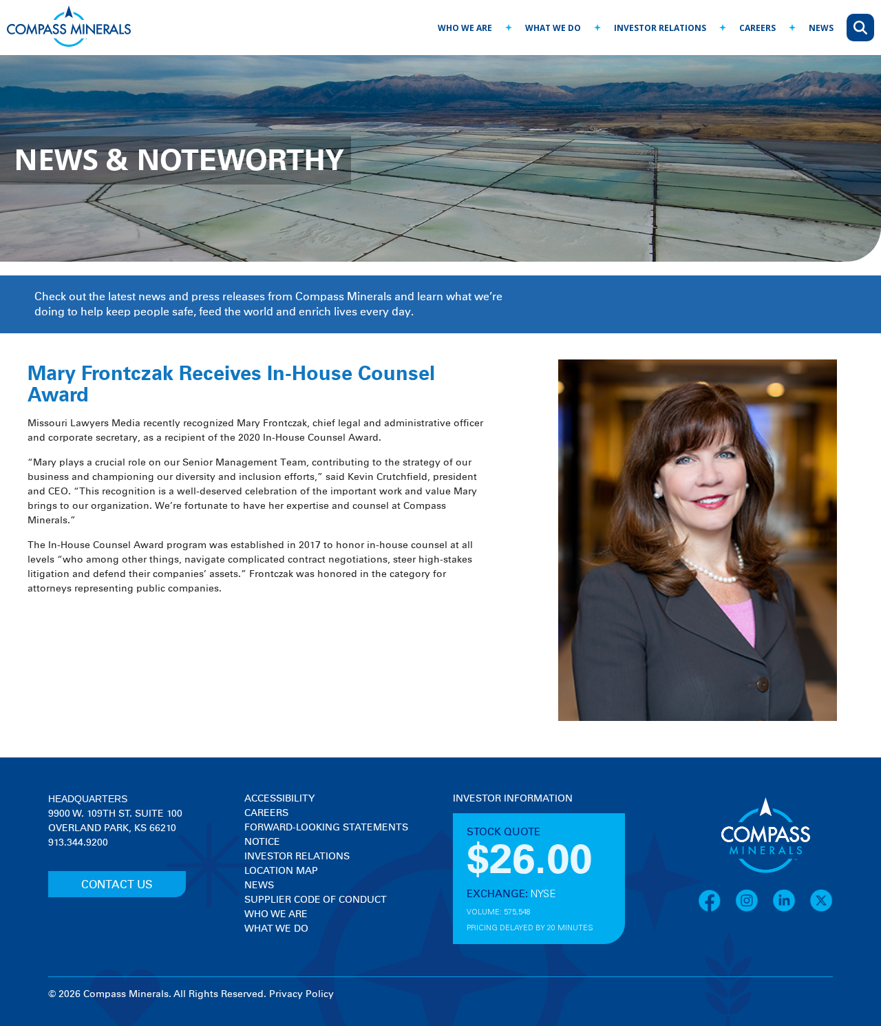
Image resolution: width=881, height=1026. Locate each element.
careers (757, 28)
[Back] (421, 21)
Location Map (281, 871)
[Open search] (860, 27)
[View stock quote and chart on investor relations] (516, 857)
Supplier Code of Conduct (315, 900)
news (821, 28)
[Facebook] (716, 909)
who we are (465, 28)
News (259, 885)
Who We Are (276, 914)
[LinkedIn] (790, 909)
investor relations (660, 28)
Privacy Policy (301, 994)
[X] (821, 909)
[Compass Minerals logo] (69, 28)
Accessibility (279, 799)
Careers (266, 813)
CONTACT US (117, 884)
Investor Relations (297, 856)
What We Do (276, 929)
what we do (553, 28)
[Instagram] (753, 909)
